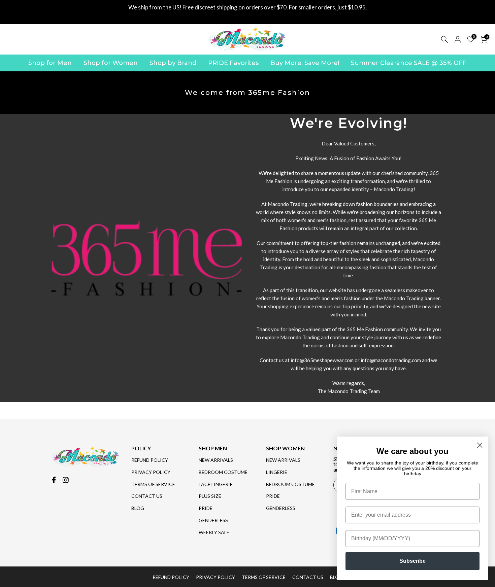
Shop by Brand (173, 63)
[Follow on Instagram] (65, 480)
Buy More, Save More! (304, 63)
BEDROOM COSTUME (223, 472)
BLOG (137, 508)
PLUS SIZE (210, 496)
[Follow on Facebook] (54, 480)
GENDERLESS (213, 520)
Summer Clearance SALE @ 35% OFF (409, 63)
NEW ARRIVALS (216, 460)
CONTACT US (146, 496)
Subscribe (412, 561)
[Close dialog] (480, 445)
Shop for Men (50, 63)
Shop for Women (111, 63)
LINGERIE (276, 472)
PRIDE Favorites (233, 63)
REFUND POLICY (149, 460)
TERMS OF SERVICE (153, 484)
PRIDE (205, 508)
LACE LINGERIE (216, 484)
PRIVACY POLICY (150, 472)
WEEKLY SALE (214, 532)
